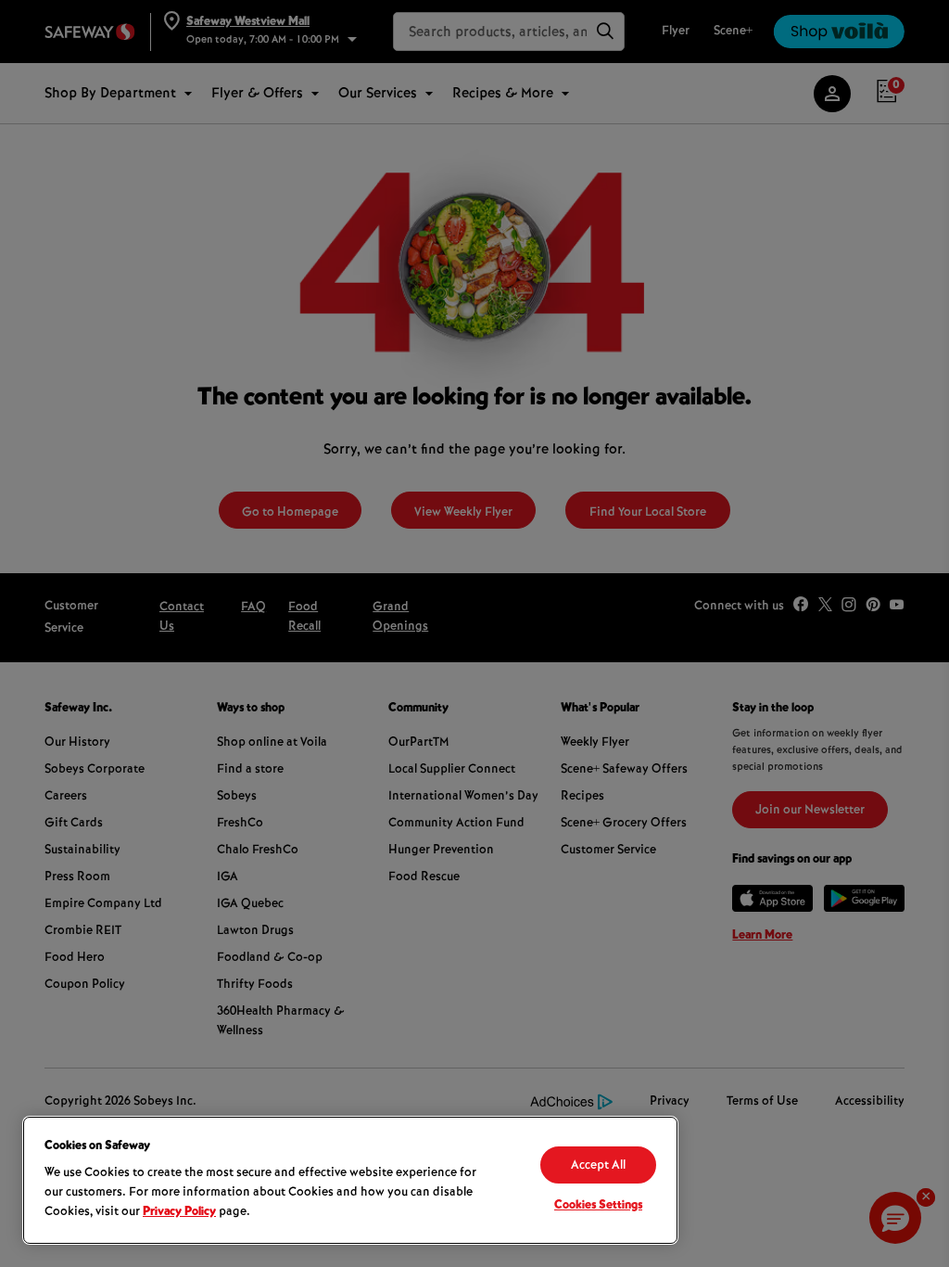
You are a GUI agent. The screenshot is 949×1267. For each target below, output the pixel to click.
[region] (350, 1180)
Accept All (598, 1165)
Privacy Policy (179, 1212)
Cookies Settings (598, 1205)
